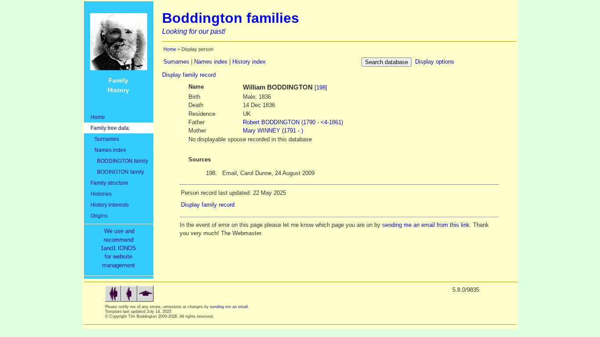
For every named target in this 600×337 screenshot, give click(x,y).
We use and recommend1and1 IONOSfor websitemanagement (120, 248)
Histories (101, 194)
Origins (99, 216)
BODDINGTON (293, 122)
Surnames (104, 139)
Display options (434, 61)
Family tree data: (110, 128)
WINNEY (273, 130)
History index (249, 61)
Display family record (189, 75)
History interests (109, 205)
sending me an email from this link (426, 225)
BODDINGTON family (119, 161)
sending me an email (229, 307)
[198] (320, 87)
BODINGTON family (117, 172)
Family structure (109, 183)
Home (97, 117)
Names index (108, 150)
